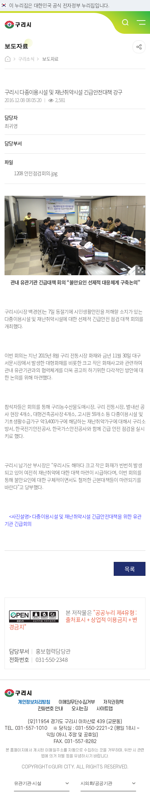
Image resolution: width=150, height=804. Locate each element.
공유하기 (139, 46)
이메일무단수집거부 (77, 702)
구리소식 (26, 58)
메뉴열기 (140, 23)
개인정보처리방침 (34, 702)
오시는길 (80, 708)
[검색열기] (125, 23)
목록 (130, 569)
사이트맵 (104, 708)
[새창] (140, 270)
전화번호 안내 (50, 708)
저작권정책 (113, 702)
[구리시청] (20, 24)
